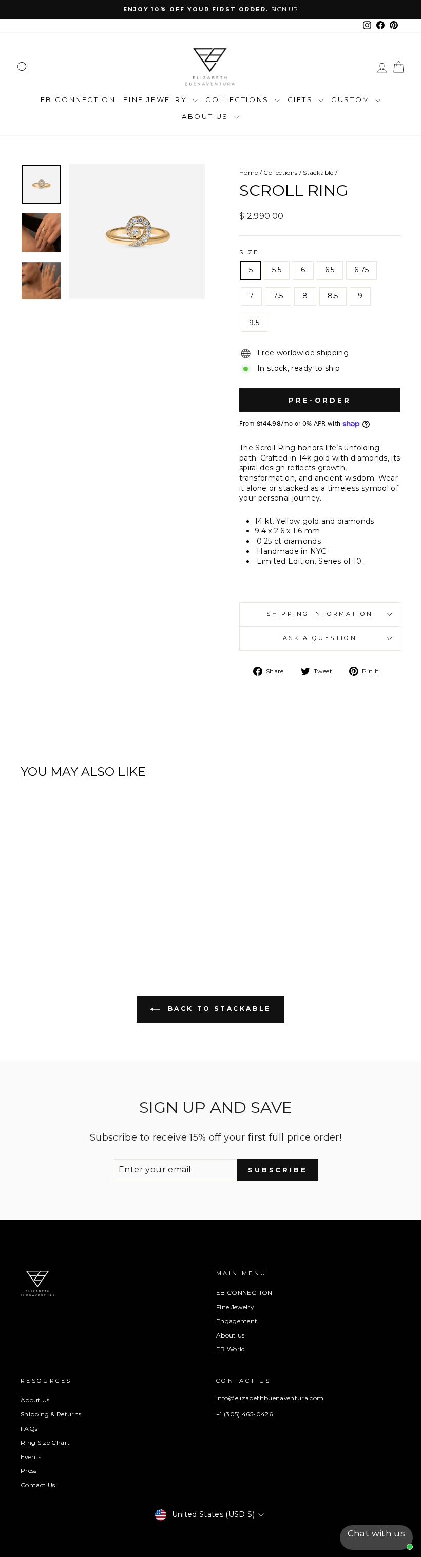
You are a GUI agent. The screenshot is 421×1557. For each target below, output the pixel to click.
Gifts (302, 99)
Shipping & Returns (51, 1414)
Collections (238, 99)
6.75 (361, 269)
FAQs (29, 1428)
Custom (352, 99)
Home (248, 172)
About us (230, 1335)
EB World (230, 1349)
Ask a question (320, 638)
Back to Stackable (217, 1008)
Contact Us (38, 1485)
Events (31, 1457)
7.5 (278, 296)
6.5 (330, 269)
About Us (206, 116)
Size (249, 252)
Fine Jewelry (156, 99)
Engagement (237, 1321)
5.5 (276, 269)
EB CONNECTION (78, 99)
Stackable (318, 172)
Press (29, 1470)
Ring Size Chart (45, 1442)
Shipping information (319, 613)
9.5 (254, 322)
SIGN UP (284, 9)
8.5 (333, 296)
